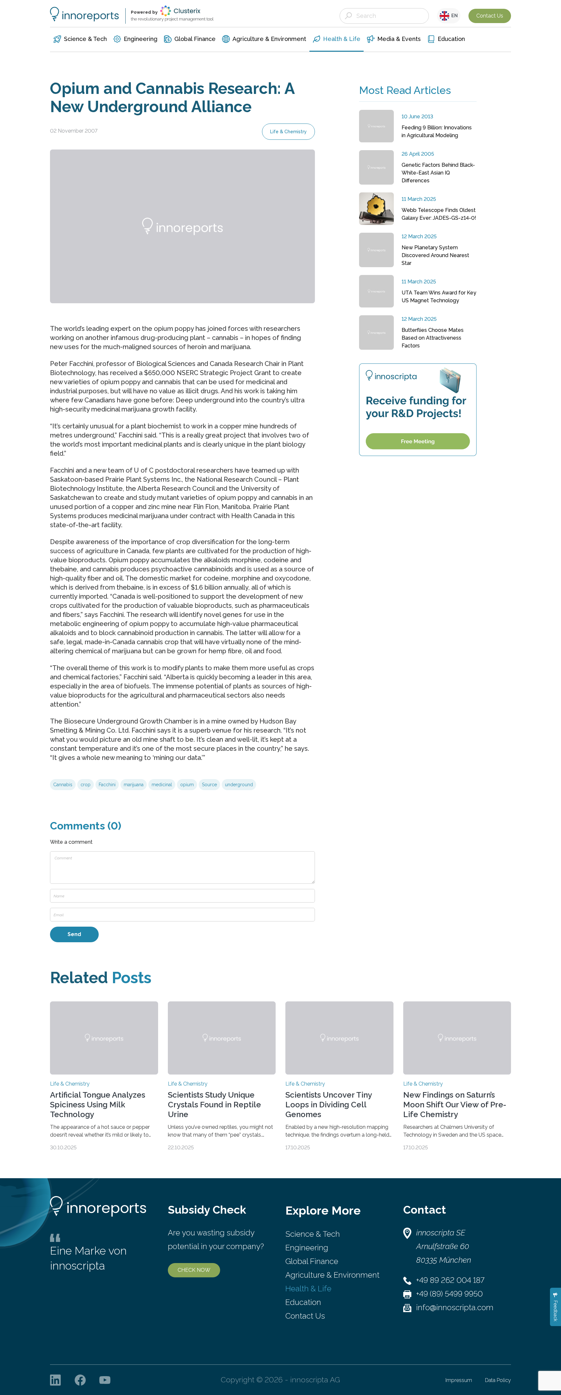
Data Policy (498, 1380)
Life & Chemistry (288, 131)
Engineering (306, 1247)
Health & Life (308, 1288)
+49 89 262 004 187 (450, 1280)
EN (453, 15)
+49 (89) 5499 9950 (449, 1293)
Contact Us (489, 16)
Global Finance (311, 1261)
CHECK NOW (194, 1270)
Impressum (458, 1380)
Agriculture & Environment (332, 1275)
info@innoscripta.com (454, 1307)
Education (303, 1302)
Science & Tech (312, 1234)
